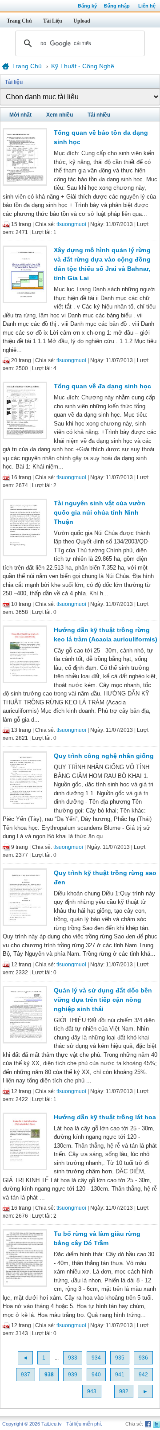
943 (91, 1391)
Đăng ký (87, 5)
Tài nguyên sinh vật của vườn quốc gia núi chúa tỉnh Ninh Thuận (99, 512)
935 (119, 1358)
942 (143, 1374)
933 (72, 1358)
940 (96, 1374)
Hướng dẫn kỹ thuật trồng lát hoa (105, 1117)
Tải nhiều (99, 115)
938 (49, 1374)
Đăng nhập (117, 5)
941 (119, 1374)
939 (72, 1374)
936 (143, 1358)
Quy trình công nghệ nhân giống (104, 755)
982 (123, 1391)
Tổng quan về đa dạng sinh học (102, 386)
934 (96, 1358)
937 (25, 1374)
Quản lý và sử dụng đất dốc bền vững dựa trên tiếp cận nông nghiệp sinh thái (103, 999)
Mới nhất (20, 115)
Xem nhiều (59, 115)
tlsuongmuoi (71, 224)
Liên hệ (147, 5)
